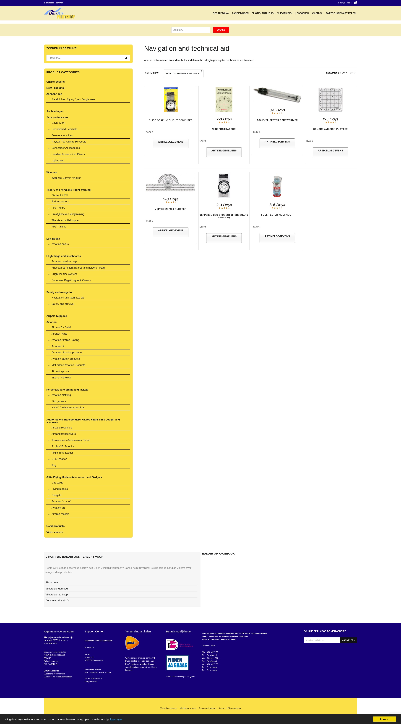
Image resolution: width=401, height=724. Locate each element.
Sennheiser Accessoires (66, 147)
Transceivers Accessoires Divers (71, 440)
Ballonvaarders (60, 201)
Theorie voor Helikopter (65, 220)
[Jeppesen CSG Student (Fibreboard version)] (224, 186)
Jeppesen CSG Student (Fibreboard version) (224, 216)
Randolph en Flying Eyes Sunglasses (73, 99)
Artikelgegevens (170, 141)
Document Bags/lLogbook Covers (71, 280)
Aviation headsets (57, 117)
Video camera (54, 532)
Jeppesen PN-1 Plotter (170, 209)
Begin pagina (221, 13)
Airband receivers (62, 427)
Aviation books (60, 244)
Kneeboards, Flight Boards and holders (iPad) (78, 267)
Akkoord (384, 719)
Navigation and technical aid (68, 297)
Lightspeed (58, 160)
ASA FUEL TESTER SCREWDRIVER (277, 120)
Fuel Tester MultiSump (277, 215)
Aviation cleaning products (67, 352)
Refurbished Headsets (65, 129)
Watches (51, 172)
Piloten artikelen (263, 13)
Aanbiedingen (240, 13)
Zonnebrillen (54, 93)
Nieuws (222, 708)
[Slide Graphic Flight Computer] (170, 100)
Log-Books (53, 238)
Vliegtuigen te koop (56, 594)
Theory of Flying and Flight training (68, 189)
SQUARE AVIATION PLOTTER (330, 129)
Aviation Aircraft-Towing (65, 339)
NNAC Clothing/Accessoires (68, 407)
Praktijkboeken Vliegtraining (68, 214)
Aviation (51, 322)
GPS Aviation (59, 458)
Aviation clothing (61, 395)
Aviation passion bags (64, 261)
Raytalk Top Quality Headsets (69, 141)
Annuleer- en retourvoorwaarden (58, 677)
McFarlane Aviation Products (68, 365)
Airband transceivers (64, 433)
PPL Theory (58, 207)
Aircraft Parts (59, 333)
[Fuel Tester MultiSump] (277, 186)
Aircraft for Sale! (61, 327)
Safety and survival (63, 303)
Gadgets (56, 495)
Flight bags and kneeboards (63, 256)
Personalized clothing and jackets (67, 389)
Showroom (49, 3)
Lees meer (116, 719)
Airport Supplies (56, 315)
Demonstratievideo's (57, 600)
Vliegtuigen (284, 13)
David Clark (58, 122)
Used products (55, 526)
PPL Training (59, 226)
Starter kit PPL (60, 195)
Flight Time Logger (62, 452)
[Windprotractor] (224, 100)
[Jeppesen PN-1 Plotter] (170, 183)
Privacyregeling (234, 708)
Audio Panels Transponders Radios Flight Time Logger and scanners (83, 421)
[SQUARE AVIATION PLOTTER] (330, 100)
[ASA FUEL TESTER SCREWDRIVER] (277, 96)
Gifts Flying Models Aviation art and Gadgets (74, 477)
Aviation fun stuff (61, 501)
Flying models (60, 488)
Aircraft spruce (60, 371)
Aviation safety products (66, 358)
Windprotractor (224, 129)
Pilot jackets (59, 401)
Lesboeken (302, 13)
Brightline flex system (64, 273)
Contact (59, 3)
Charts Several (55, 81)
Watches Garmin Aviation (66, 177)
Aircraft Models (60, 514)
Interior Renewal (61, 377)
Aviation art (58, 507)
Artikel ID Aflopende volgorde (183, 73)
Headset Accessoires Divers (68, 154)
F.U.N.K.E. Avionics (63, 446)
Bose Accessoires (62, 135)
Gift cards (57, 482)
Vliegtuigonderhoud (56, 588)
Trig (54, 465)
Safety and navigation (59, 292)
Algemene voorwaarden (54, 674)
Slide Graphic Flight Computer (171, 120)
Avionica (317, 13)
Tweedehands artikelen (341, 13)
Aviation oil (58, 346)
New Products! (55, 87)
